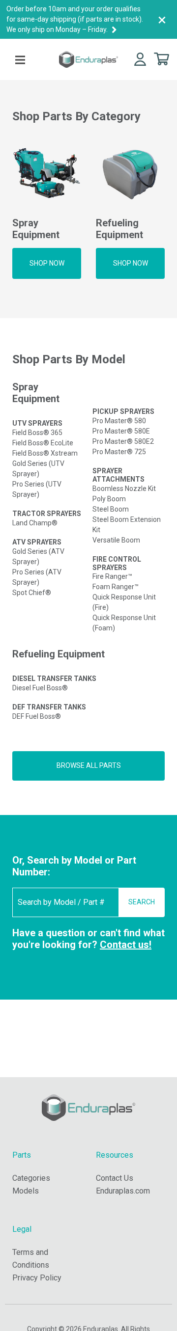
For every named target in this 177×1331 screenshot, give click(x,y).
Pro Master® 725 (119, 452)
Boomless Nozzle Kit (124, 488)
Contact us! (125, 945)
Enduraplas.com (123, 1190)
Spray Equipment (35, 393)
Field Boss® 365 (37, 432)
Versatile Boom (116, 540)
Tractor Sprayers (46, 513)
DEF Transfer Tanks (49, 707)
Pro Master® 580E (121, 431)
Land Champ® (35, 523)
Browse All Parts (89, 765)
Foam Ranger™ (115, 587)
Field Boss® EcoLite (42, 443)
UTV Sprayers (37, 423)
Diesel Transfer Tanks (54, 678)
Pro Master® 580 (119, 421)
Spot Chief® (31, 593)
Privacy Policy (36, 1277)
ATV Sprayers (36, 542)
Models (25, 1190)
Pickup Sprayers (123, 411)
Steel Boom (110, 509)
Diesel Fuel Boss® (40, 688)
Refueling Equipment (58, 654)
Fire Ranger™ (112, 576)
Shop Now (47, 263)
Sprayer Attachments (118, 475)
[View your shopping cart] (161, 58)
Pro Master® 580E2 (123, 441)
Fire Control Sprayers (116, 563)
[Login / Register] (140, 58)
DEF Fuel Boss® (36, 716)
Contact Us (114, 1178)
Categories (31, 1178)
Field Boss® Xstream (45, 453)
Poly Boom (109, 499)
